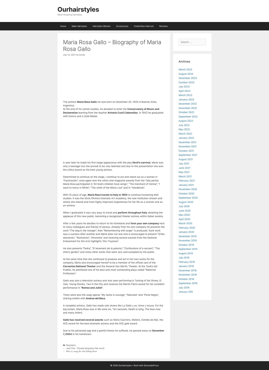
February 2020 (187, 227)
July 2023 (184, 86)
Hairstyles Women (102, 26)
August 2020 (186, 202)
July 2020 (184, 206)
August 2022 (186, 120)
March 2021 (185, 176)
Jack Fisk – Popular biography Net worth (85, 348)
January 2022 (186, 138)
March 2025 (185, 69)
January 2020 (186, 232)
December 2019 (188, 236)
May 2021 (184, 172)
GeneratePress (151, 365)
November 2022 (188, 108)
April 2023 (184, 91)
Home (63, 26)
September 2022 (188, 116)
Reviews (163, 26)
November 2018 (188, 274)
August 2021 (186, 159)
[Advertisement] (114, 80)
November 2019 (188, 240)
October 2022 (186, 112)
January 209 (186, 291)
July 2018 (184, 287)
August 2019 (186, 253)
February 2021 (187, 180)
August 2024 (186, 73)
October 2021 (186, 150)
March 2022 (185, 133)
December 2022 (188, 103)
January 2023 (186, 99)
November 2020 (188, 189)
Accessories (122, 26)
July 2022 (184, 125)
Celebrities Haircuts (144, 26)
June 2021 (184, 167)
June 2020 (185, 210)
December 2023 (188, 78)
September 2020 (188, 197)
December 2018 (187, 270)
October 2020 (186, 193)
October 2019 (186, 244)
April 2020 (184, 219)
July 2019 (184, 257)
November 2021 (188, 146)
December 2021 (187, 142)
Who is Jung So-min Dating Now (81, 351)
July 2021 (184, 163)
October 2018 (186, 279)
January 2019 (186, 266)
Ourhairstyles (78, 9)
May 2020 (184, 214)
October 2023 (186, 82)
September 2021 (188, 155)
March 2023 (185, 95)
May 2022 (184, 129)
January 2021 (186, 185)
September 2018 (188, 283)
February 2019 (187, 262)
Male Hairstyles (79, 26)
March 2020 (185, 223)
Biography (71, 345)
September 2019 (188, 249)
